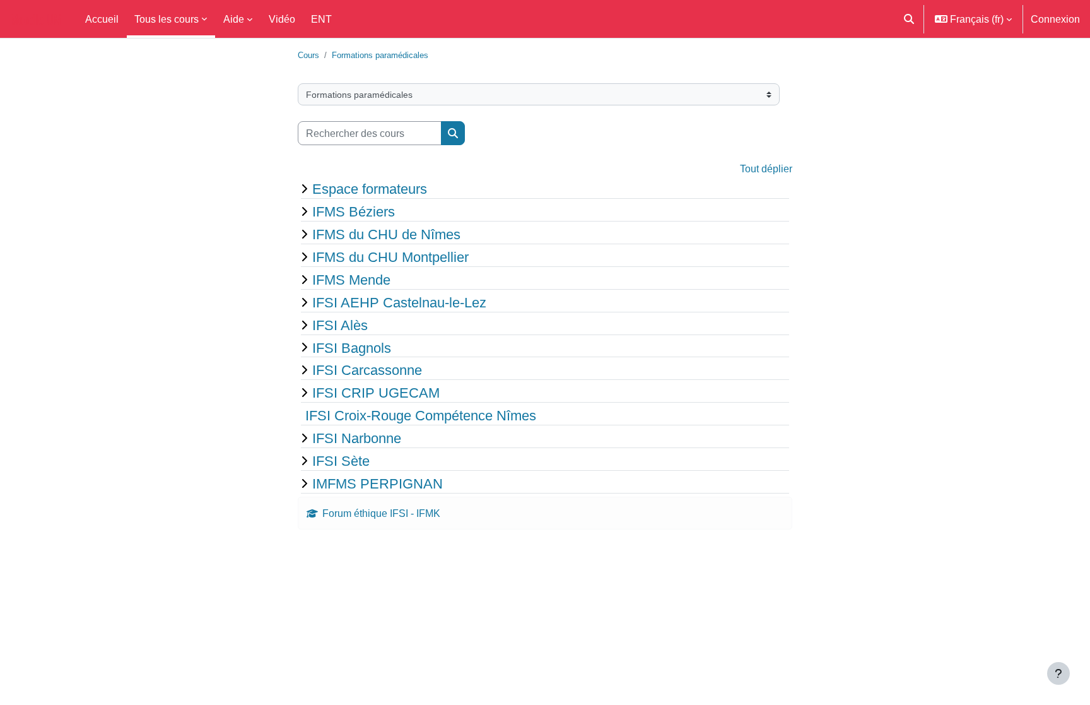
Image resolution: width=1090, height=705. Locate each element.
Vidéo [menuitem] (282, 19)
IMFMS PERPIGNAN (377, 483)
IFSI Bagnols (351, 348)
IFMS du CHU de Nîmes (386, 234)
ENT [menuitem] (321, 19)
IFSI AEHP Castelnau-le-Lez (399, 302)
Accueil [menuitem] (102, 19)
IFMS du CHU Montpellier (390, 257)
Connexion (1055, 19)
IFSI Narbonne (356, 438)
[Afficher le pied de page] (1058, 673)
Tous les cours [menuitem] (166, 19)
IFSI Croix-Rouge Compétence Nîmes (420, 415)
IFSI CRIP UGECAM (376, 392)
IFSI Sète (341, 461)
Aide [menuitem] (233, 19)
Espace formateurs (369, 189)
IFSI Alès (340, 325)
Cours (308, 55)
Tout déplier (766, 168)
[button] (909, 19)
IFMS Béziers (353, 211)
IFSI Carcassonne (367, 370)
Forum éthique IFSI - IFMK (381, 513)
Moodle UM (36, 18)
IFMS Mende (351, 279)
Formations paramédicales (380, 55)
